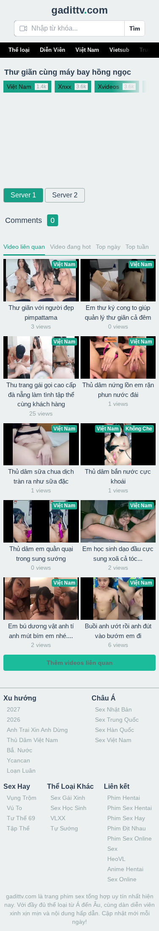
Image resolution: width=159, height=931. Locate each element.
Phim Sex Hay (126, 818)
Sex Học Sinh (68, 807)
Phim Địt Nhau (126, 828)
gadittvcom (79, 10)
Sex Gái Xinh (67, 797)
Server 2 (65, 195)
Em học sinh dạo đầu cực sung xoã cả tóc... (117, 553)
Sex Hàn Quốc (114, 729)
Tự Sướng (64, 828)
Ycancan (18, 760)
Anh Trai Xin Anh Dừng (37, 729)
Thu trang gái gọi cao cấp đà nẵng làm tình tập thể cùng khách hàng (41, 394)
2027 (13, 709)
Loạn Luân (21, 770)
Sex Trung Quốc (117, 719)
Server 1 (23, 195)
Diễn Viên (52, 50)
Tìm (134, 28)
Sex (112, 848)
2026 (13, 719)
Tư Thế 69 (21, 818)
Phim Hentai (123, 797)
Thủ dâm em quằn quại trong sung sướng (41, 553)
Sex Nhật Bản (113, 709)
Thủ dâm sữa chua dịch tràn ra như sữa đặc (41, 476)
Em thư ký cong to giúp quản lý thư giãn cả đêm (118, 312)
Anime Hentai (125, 869)
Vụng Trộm (21, 797)
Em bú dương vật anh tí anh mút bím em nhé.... (41, 630)
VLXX (57, 818)
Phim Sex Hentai (129, 807)
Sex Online (122, 879)
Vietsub (119, 50)
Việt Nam (87, 50)
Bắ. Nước (19, 750)
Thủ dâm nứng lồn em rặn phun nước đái (118, 389)
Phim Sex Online (129, 838)
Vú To (14, 807)
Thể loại (19, 50)
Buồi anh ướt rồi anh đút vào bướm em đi (118, 630)
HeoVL (116, 858)
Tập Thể (18, 828)
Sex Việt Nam (113, 740)
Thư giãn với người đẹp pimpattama (41, 312)
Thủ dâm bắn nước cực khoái (118, 476)
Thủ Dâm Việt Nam (32, 740)
